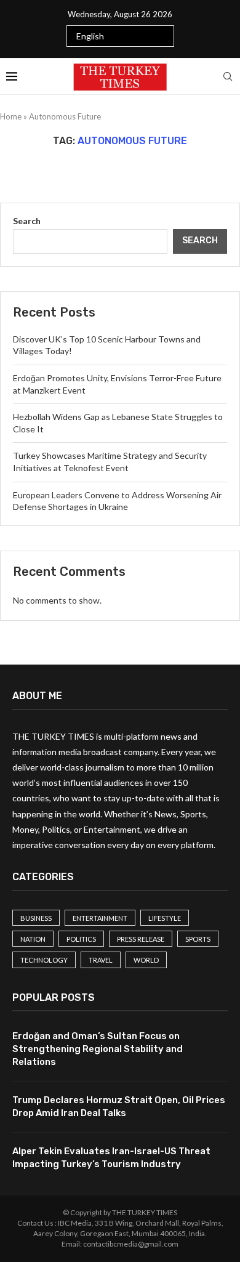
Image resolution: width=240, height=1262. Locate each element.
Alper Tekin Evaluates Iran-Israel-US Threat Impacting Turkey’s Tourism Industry (111, 1158)
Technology (44, 960)
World (146, 960)
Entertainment (100, 918)
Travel (101, 960)
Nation (33, 939)
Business (36, 918)
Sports (197, 939)
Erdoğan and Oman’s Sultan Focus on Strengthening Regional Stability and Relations (97, 1048)
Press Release (140, 939)
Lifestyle (164, 918)
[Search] (228, 76)
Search (27, 221)
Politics (81, 939)
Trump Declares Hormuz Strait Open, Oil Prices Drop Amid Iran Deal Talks (118, 1106)
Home (11, 116)
